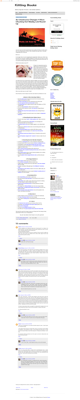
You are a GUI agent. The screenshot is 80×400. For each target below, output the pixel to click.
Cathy (22, 240)
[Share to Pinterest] (36, 217)
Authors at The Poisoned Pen (52, 12)
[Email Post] (30, 217)
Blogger (48, 397)
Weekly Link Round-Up (22, 219)
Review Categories (32, 12)
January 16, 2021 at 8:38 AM (26, 348)
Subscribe (57, 31)
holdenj (19, 348)
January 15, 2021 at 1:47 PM (30, 281)
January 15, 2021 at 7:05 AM (25, 269)
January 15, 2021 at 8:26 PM (27, 323)
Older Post (46, 387)
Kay (19, 269)
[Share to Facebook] (35, 217)
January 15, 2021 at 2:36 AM (27, 226)
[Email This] (32, 217)
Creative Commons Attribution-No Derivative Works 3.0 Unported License (56, 198)
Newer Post (18, 387)
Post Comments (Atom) (24, 389)
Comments (54, 42)
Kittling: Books (25, 5)
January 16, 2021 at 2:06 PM (30, 358)
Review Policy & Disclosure (23, 12)
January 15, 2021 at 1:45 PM (30, 259)
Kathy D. (19, 226)
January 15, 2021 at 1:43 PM (30, 240)
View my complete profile (54, 191)
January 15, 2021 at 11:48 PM (30, 340)
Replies (20, 238)
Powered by (54, 35)
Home (17, 12)
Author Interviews (44, 12)
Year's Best (38, 12)
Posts (53, 40)
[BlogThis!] (33, 217)
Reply (19, 236)
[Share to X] (34, 217)
